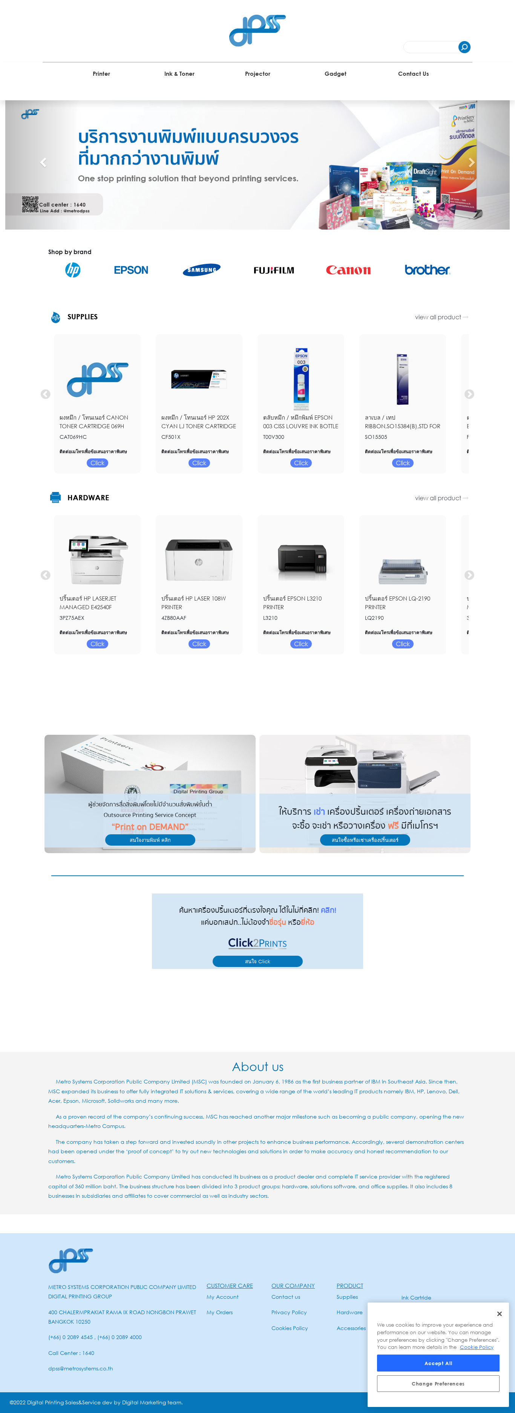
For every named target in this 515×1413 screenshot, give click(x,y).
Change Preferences (438, 1384)
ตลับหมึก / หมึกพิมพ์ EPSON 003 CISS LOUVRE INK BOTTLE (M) (300, 426)
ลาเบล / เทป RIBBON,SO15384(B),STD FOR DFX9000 (402, 426)
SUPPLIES (81, 316)
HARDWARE (87, 497)
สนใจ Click (257, 961)
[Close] (499, 1314)
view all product (439, 317)
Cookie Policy (477, 1347)
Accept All (438, 1363)
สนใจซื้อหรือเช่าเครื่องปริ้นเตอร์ (365, 840)
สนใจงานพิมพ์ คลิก (150, 840)
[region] (438, 1355)
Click (97, 463)
